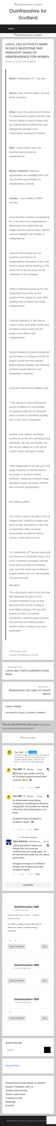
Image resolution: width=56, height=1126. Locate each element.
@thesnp (30, 769)
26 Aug (46, 841)
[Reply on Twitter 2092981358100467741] (14, 830)
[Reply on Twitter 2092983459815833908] (14, 788)
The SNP (17, 769)
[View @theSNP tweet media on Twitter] (30, 780)
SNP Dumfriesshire (18, 651)
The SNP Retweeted (29, 837)
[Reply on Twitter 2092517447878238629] (14, 874)
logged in (22, 712)
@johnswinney (34, 841)
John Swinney (20, 841)
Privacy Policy (12, 1066)
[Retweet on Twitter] (19, 837)
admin (32, 61)
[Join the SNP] (28, 738)
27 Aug (39, 769)
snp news (34, 655)
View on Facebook (16, 946)
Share (44, 946)
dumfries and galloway (19, 655)
